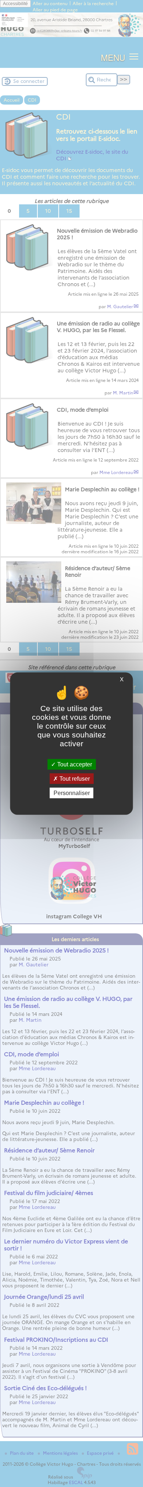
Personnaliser (72, 793)
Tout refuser (74, 778)
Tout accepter (74, 764)
